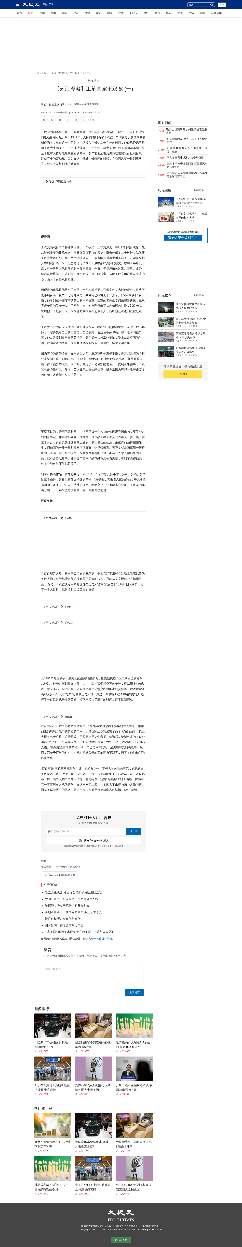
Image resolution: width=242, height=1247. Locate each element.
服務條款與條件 (106, 846)
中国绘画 (61, 866)
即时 (30, 13)
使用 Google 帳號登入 (96, 840)
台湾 (87, 13)
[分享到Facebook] (44, 120)
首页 (19, 13)
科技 (157, 13)
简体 (51, 4)
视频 (121, 13)
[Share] (36, 1051)
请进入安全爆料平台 (183, 237)
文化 (180, 13)
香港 (98, 13)
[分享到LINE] (52, 120)
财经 (146, 13)
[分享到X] (60, 120)
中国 (42, 13)
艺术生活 (75, 73)
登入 (222, 4)
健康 (109, 13)
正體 (45, 4)
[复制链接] (68, 119)
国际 (64, 13)
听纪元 (134, 13)
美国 (53, 13)
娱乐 (168, 13)
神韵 (202, 13)
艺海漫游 (63, 73)
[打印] (76, 120)
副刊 (44, 73)
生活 (191, 13)
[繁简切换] (91, 120)
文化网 (52, 73)
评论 (76, 13)
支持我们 (183, 374)
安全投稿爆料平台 (101, 938)
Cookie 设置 (121, 1240)
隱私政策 (119, 846)
